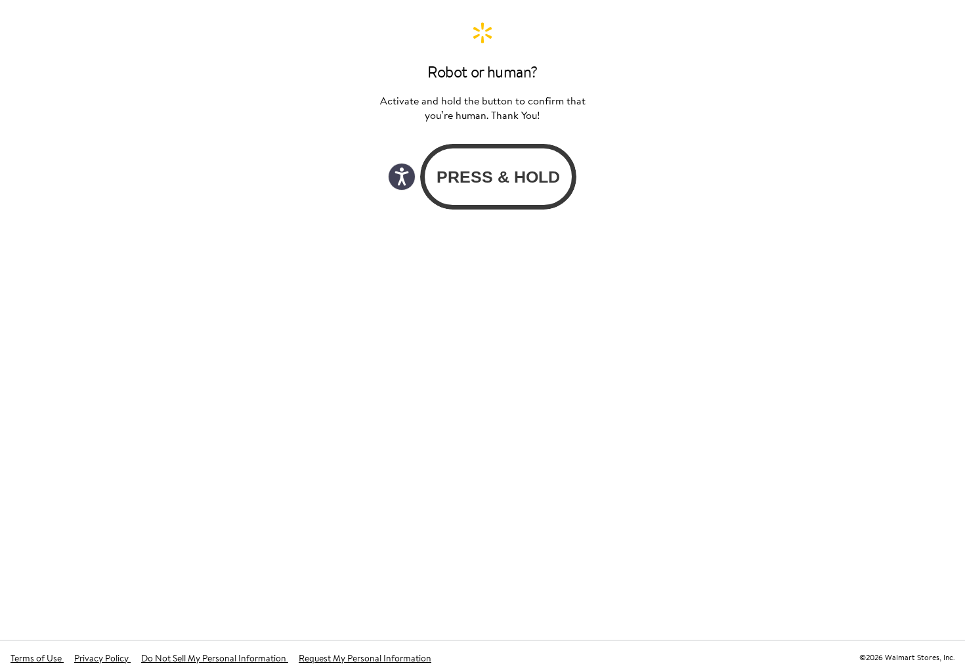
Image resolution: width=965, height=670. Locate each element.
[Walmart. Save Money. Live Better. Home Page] (482, 33)
